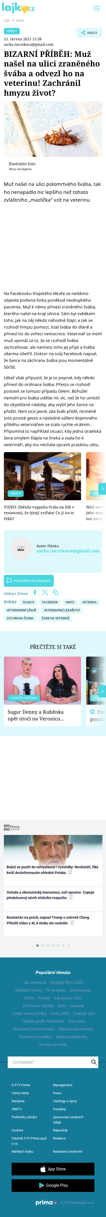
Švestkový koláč (53, 1044)
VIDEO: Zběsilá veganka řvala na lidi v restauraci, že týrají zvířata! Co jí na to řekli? (39, 512)
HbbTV (17, 1109)
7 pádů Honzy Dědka (28, 1013)
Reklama (18, 1101)
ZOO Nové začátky (38, 1005)
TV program (56, 990)
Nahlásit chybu (22, 1151)
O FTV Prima (21, 1085)
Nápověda (60, 1130)
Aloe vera (76, 1021)
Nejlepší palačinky (71, 1037)
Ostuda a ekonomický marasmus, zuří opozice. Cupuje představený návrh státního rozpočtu (50, 895)
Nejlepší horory (28, 990)
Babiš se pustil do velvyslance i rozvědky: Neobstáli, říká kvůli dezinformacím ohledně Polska (52, 869)
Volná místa (20, 1093)
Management (62, 1085)
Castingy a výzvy (65, 1101)
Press (57, 1093)
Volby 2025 (59, 1013)
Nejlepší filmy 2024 (66, 982)
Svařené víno (84, 1013)
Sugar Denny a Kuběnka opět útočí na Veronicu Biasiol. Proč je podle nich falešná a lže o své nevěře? (38, 715)
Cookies (17, 1130)
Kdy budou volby (68, 998)
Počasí (44, 998)
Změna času (80, 990)
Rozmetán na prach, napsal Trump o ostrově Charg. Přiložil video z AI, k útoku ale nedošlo (48, 920)
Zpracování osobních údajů (68, 1119)
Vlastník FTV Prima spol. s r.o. (29, 1140)
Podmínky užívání (24, 1117)
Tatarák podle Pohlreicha (43, 1021)
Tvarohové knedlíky (35, 1037)
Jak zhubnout (34, 982)
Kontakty (59, 1109)
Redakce (59, 1138)
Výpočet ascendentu (75, 1029)
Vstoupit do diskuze (32, 581)
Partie (29, 998)
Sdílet (86, 34)
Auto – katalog (71, 1005)
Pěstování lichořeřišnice (33, 1029)
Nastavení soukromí (67, 1151)
